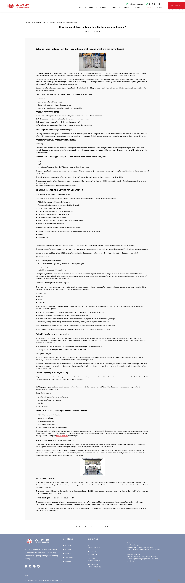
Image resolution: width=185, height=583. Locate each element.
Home (80, 7)
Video (114, 7)
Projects (126, 7)
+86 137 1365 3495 (154, 4)
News (149, 7)
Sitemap (68, 562)
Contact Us (69, 558)
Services (103, 7)
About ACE (69, 554)
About (91, 7)
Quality (138, 7)
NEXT (107, 527)
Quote (159, 7)
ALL (92, 527)
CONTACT (178, 5)
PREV (78, 527)
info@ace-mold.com (136, 4)
